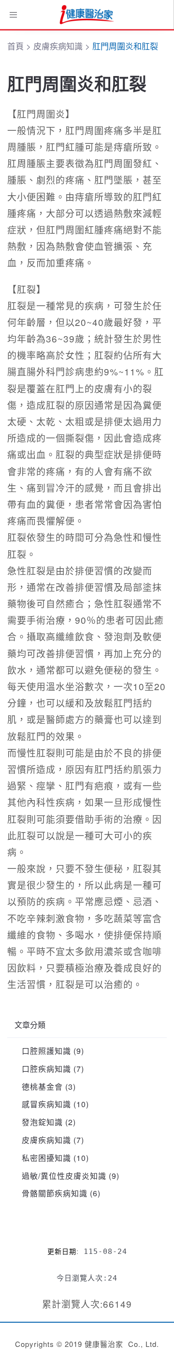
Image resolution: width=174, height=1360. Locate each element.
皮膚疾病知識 (46, 1139)
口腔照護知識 (46, 1050)
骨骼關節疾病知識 (54, 1193)
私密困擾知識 (46, 1157)
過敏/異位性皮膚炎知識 (64, 1175)
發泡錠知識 (42, 1122)
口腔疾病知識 (46, 1068)
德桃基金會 (42, 1086)
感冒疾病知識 (46, 1104)
